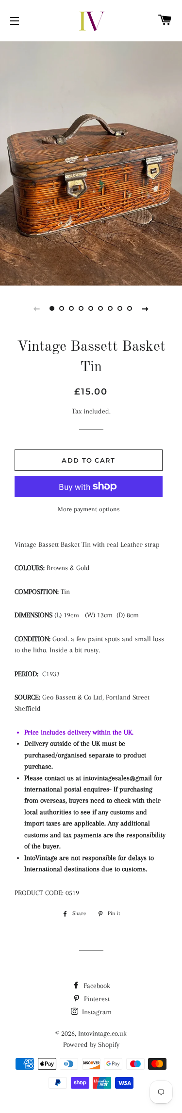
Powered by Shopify (91, 1044)
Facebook (96, 985)
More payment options (89, 509)
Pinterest (96, 999)
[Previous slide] (37, 308)
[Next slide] (145, 308)
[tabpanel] (91, 162)
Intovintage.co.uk (102, 1033)
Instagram (96, 1012)
